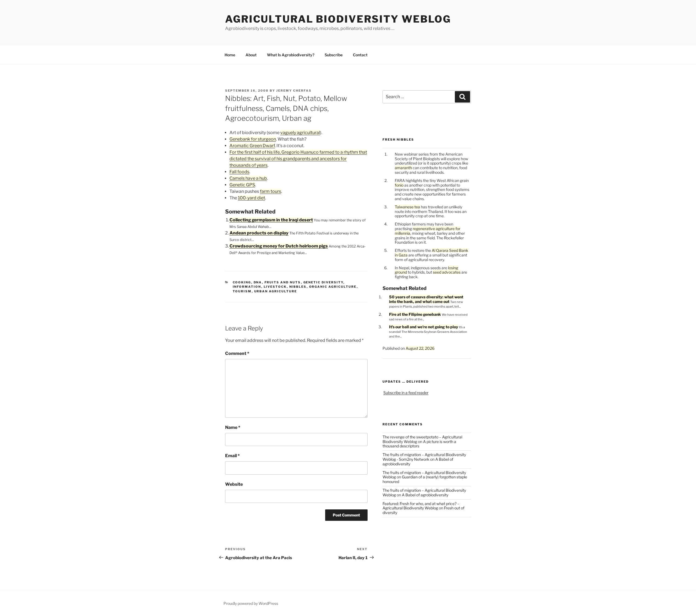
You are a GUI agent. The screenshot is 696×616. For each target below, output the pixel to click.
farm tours (270, 191)
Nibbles (298, 287)
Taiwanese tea (407, 207)
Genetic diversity (323, 282)
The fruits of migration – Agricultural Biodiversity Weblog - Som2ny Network (424, 457)
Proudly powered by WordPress (250, 603)
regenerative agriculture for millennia (427, 231)
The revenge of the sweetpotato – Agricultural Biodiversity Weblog (422, 439)
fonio (399, 185)
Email (232, 455)
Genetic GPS (242, 184)
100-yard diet (251, 197)
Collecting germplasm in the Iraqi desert (271, 219)
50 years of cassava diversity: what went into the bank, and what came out (426, 299)
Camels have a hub (248, 178)
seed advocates (447, 272)
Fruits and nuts (283, 282)
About (251, 54)
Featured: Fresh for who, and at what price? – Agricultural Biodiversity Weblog (421, 505)
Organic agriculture (333, 287)
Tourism (242, 291)
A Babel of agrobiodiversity (425, 495)
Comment (237, 353)
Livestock (275, 287)
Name (232, 427)
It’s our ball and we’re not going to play (423, 326)
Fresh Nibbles (398, 139)
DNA (258, 282)
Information (247, 287)
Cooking (242, 282)
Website (234, 484)
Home (230, 54)
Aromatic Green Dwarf (252, 145)
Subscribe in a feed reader (405, 392)
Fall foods (239, 171)
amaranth (403, 167)
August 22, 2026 (420, 348)
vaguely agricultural (300, 132)
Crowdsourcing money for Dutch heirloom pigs (278, 246)
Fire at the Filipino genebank (415, 314)
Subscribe (334, 54)
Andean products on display (258, 233)
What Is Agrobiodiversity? (290, 54)
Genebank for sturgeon (252, 139)
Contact (360, 54)
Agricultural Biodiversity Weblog (338, 19)
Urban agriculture (275, 291)
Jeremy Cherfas (294, 90)
